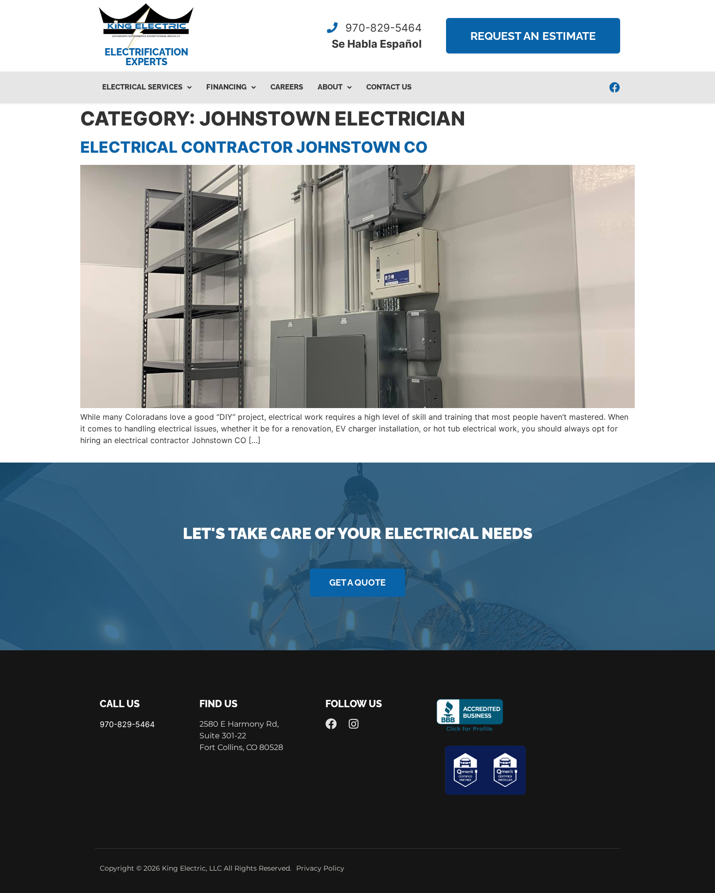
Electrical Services (142, 87)
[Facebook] (614, 87)
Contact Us (388, 87)
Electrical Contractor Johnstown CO (254, 147)
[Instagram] (353, 724)
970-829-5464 (382, 27)
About (330, 87)
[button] (147, 87)
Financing (226, 87)
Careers (286, 87)
